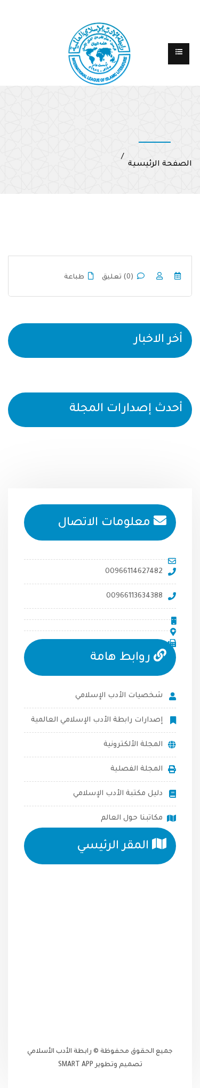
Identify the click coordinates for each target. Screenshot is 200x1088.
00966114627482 (134, 572)
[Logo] (100, 54)
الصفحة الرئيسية (160, 164)
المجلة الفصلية (136, 769)
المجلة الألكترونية (133, 745)
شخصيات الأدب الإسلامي (119, 696)
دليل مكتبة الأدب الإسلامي (118, 794)
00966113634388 (134, 596)
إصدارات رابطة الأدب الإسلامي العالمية (97, 720)
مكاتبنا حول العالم (132, 818)
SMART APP (75, 1065)
